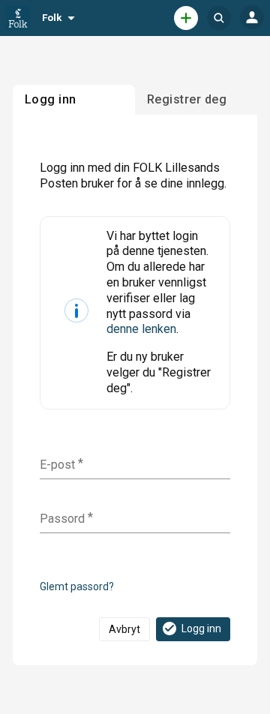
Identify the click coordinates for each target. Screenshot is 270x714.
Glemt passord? (77, 586)
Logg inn (201, 628)
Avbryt (124, 629)
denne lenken (141, 329)
